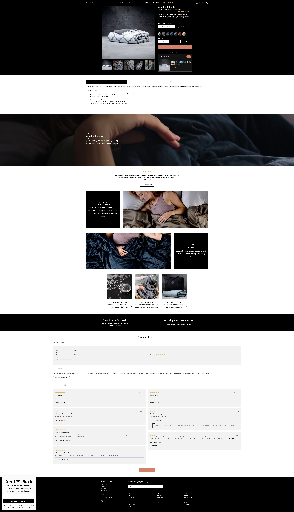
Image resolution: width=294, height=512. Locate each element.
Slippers (130, 500)
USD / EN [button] (105, 490)
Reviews (158, 499)
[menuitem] (121, 4)
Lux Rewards (159, 495)
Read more (232, 438)
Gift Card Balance (188, 502)
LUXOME (110, 497)
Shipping (186, 495)
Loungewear (131, 497)
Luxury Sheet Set (164, 56)
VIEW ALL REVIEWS (147, 184)
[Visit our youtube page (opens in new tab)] (107, 481)
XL (186, 41)
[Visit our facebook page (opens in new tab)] (102, 481)
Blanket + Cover (166, 26)
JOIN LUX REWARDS (18, 501)
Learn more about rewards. (115, 325)
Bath (129, 495)
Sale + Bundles (131, 504)
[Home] (90, 3)
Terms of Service (104, 488)
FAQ (185, 500)
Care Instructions (188, 499)
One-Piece (183, 26)
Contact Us (186, 493)
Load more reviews (147, 470)
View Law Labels (94, 104)
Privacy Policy (104, 484)
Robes (129, 502)
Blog (158, 502)
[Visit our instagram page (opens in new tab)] (104, 481)
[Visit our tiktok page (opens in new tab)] (110, 481)
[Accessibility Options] (102, 495)
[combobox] (73, 385)
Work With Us (160, 500)
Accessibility (187, 504)
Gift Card (130, 506)
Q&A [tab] (62, 342)
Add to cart (175, 47)
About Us (159, 493)
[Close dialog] (34, 478)
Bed (129, 493)
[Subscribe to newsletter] (161, 486)
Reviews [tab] (55, 342)
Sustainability (160, 497)
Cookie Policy (104, 486)
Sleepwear (131, 499)
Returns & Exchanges (189, 497)
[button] (197, 3)
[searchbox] (58, 385)
